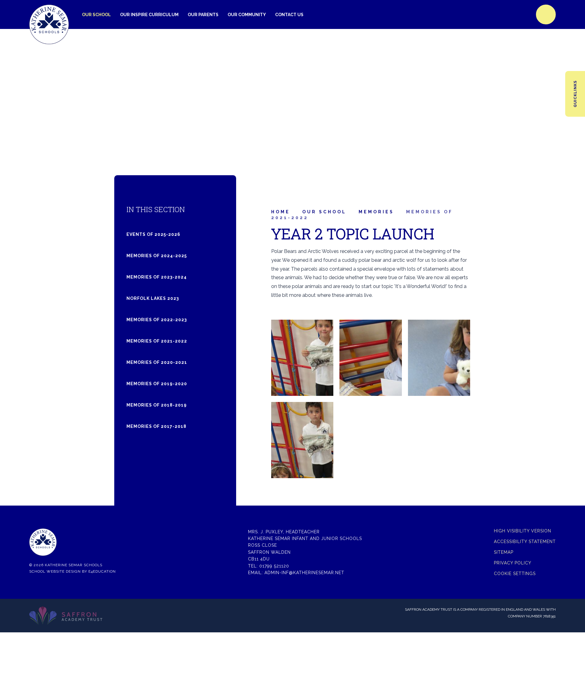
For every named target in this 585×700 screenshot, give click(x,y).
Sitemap (503, 552)
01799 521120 (274, 565)
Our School (324, 211)
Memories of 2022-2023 (156, 319)
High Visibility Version (522, 530)
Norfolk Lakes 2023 (152, 298)
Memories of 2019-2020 (156, 383)
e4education (102, 571)
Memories (376, 211)
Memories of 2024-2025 (156, 255)
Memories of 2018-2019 (156, 405)
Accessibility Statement (525, 541)
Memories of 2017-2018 (156, 426)
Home (280, 211)
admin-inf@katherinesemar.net (304, 572)
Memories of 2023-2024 (156, 277)
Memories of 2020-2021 (156, 362)
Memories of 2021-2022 (156, 341)
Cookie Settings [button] (515, 573)
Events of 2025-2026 (153, 234)
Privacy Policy (512, 562)
